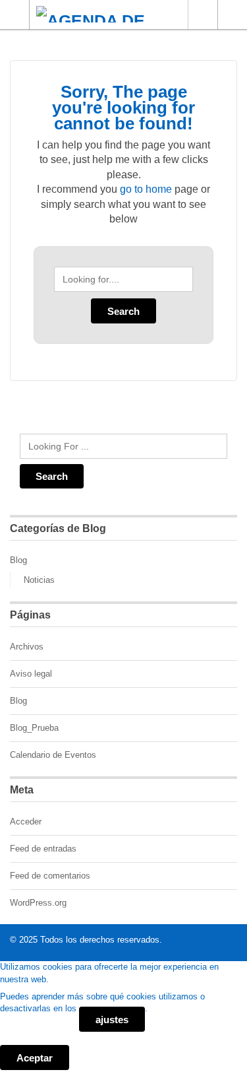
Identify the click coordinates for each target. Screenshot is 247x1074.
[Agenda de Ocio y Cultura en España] (111, 14)
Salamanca (202, 14)
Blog (18, 560)
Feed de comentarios (50, 876)
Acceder (25, 821)
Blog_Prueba (34, 728)
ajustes (112, 1019)
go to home (146, 189)
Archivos (26, 647)
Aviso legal (31, 674)
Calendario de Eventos (53, 755)
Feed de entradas (43, 849)
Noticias (39, 580)
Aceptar (34, 1057)
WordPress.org (38, 903)
